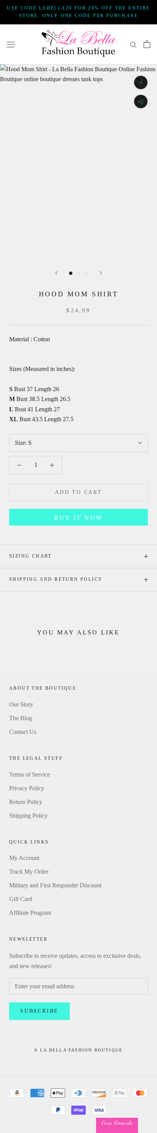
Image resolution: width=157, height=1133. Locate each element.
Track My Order (28, 871)
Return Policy (25, 802)
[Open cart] (147, 44)
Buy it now (78, 518)
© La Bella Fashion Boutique (78, 1050)
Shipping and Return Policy (56, 579)
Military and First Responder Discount (55, 885)
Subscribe (39, 1011)
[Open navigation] (10, 44)
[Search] (133, 44)
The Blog (20, 718)
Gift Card (20, 899)
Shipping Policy (28, 815)
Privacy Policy (26, 788)
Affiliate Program (30, 912)
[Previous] (56, 273)
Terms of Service (29, 774)
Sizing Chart (30, 556)
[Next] (101, 273)
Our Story (21, 704)
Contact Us (22, 732)
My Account (24, 858)
